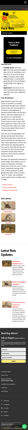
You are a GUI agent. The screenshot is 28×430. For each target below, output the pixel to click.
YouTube (6, 408)
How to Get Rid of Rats (9, 187)
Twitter (6, 412)
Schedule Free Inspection (14, 51)
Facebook (6, 400)
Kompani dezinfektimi (7, 424)
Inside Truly (4, 375)
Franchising (4, 391)
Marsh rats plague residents (19, 283)
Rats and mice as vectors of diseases (18, 304)
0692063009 (6, 428)
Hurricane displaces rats (17, 262)
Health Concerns (7, 184)
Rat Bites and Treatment (9, 190)
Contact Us (4, 387)
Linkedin (6, 415)
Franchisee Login (5, 371)
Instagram (6, 404)
